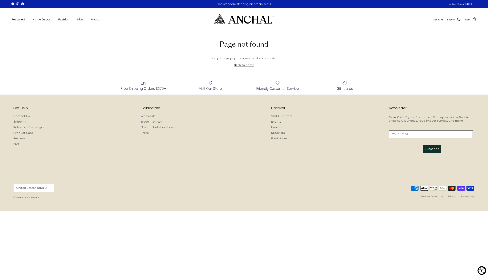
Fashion (64, 19)
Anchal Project (30, 197)
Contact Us (21, 116)
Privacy (452, 196)
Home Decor (41, 19)
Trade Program (152, 121)
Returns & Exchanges (28, 127)
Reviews (19, 138)
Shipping (19, 121)
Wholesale (148, 116)
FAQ (16, 144)
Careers (277, 127)
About (95, 19)
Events (276, 121)
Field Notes (279, 138)
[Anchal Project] (244, 20)
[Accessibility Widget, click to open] (482, 270)
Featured (18, 19)
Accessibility (468, 196)
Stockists (278, 133)
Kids (80, 19)
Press (145, 133)
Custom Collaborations (158, 127)
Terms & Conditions (432, 196)
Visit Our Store (282, 116)
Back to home (244, 65)
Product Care (23, 133)
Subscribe (432, 149)
